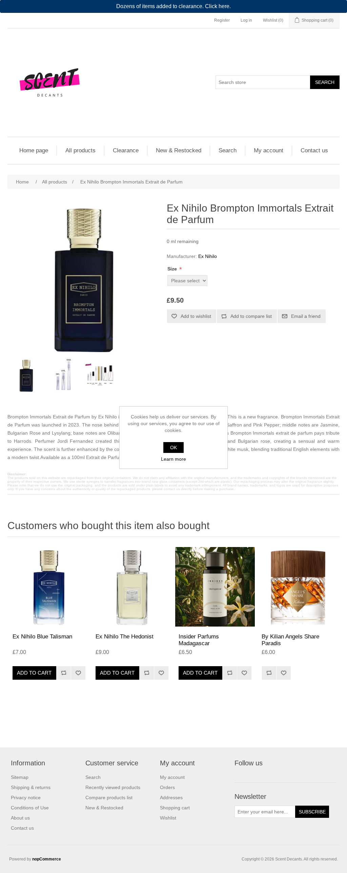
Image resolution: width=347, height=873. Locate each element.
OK (173, 447)
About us (20, 818)
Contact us (314, 150)
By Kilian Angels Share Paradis (290, 640)
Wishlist (168, 818)
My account (268, 150)
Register (222, 20)
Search (324, 82)
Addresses (171, 797)
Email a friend (306, 316)
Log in (246, 20)
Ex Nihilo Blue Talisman (42, 636)
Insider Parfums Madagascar (199, 640)
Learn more (173, 459)
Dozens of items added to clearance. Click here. (173, 6)
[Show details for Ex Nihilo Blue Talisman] (49, 587)
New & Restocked (178, 150)
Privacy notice (26, 797)
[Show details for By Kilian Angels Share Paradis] (298, 587)
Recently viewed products (112, 787)
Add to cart (34, 673)
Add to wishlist (196, 316)
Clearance (126, 150)
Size (172, 268)
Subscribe (312, 811)
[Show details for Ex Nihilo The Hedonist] (132, 587)
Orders (167, 787)
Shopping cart (175, 807)
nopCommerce (46, 859)
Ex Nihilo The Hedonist (125, 636)
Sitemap (19, 777)
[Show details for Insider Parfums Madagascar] (215, 587)
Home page (33, 150)
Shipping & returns (30, 787)
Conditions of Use (30, 807)
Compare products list (108, 797)
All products (80, 150)
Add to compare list (251, 316)
